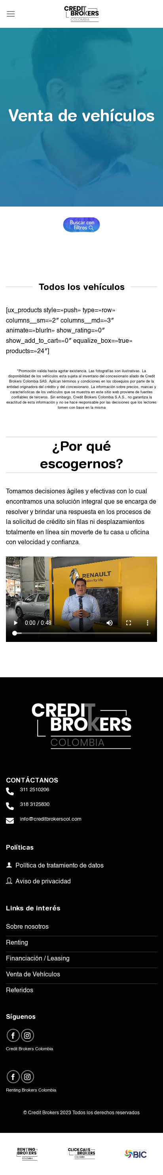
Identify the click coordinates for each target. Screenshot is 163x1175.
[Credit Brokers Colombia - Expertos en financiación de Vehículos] (81, 14)
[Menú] (10, 13)
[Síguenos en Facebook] (13, 1035)
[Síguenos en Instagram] (27, 1035)
